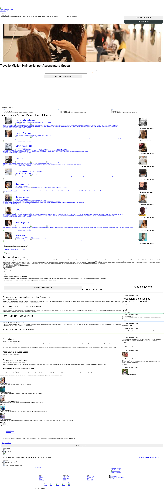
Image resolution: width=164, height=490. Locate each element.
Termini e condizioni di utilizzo (40, 486)
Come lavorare (66, 476)
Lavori (64, 477)
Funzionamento (90, 477)
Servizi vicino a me (90, 476)
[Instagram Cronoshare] (116, 468)
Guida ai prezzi (90, 480)
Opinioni (88, 478)
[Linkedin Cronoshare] (116, 472)
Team (40, 476)
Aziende (64, 480)
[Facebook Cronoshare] (116, 469)
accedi (1, 9)
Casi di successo (90, 479)
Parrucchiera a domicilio (10, 430)
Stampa (40, 479)
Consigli (64, 479)
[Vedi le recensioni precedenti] (1, 424)
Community (41, 480)
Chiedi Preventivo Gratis (131, 295)
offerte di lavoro (3, 11)
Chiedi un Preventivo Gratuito (149, 458)
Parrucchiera (8, 432)
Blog (40, 478)
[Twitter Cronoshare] (115, 471)
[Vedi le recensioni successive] (4, 424)
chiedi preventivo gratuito (8, 9)
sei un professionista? (4, 10)
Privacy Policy (50, 486)
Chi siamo (41, 477)
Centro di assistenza (114, 476)
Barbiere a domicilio (10, 431)
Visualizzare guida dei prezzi (15, 249)
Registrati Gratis (6, 443)
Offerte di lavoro (66, 478)
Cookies (54, 486)
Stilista (7, 433)
